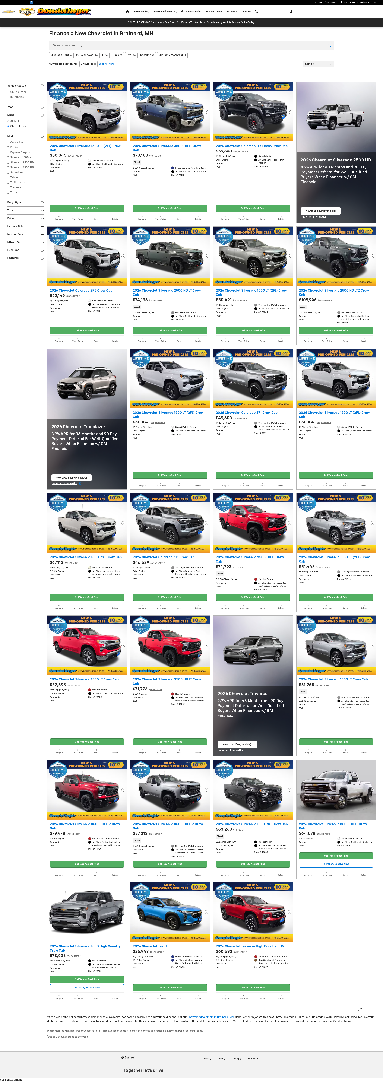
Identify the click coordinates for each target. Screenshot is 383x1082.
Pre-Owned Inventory (165, 11)
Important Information (315, 217)
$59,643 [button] (232, 151)
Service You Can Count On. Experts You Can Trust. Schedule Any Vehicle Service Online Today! (203, 22)
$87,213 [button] (147, 834)
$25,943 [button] (148, 952)
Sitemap (252, 1059)
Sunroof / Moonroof (172, 55)
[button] (170, 162)
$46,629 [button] (149, 563)
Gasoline (147, 55)
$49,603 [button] (231, 418)
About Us (246, 11)
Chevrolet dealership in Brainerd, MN (210, 1017)
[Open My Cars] (290, 11)
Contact (205, 1059)
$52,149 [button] (65, 296)
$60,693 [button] (231, 952)
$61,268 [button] (314, 685)
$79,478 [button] (65, 834)
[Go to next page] (373, 1010)
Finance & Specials (191, 11)
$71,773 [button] (147, 689)
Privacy (235, 1059)
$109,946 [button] (315, 300)
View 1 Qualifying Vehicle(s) (237, 745)
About (221, 1059)
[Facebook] (31, 2)
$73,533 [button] (65, 956)
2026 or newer (87, 55)
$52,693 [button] (65, 685)
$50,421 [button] (231, 300)
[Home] (8, 12)
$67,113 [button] (64, 563)
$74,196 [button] (148, 300)
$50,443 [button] (149, 422)
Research (231, 11)
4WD (131, 55)
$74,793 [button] (231, 567)
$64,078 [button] (315, 834)
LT (105, 55)
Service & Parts (214, 11)
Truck (117, 55)
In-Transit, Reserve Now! (336, 864)
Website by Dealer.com (128, 1058)
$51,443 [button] (314, 567)
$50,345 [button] (66, 155)
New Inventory (142, 11)
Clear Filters (106, 64)
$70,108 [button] (148, 155)
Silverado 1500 (61, 55)
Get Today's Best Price (87, 208)
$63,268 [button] (231, 829)
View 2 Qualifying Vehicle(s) (320, 212)
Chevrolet (87, 64)
